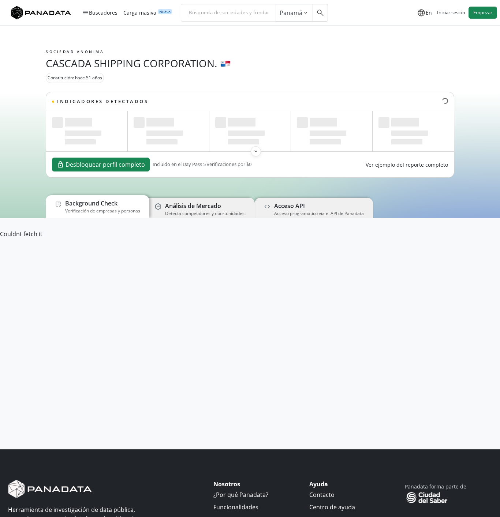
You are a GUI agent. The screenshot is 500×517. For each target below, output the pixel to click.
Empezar (482, 12)
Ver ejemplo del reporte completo (407, 164)
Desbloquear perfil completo (105, 165)
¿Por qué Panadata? (240, 495)
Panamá (291, 13)
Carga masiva (139, 12)
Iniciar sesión (451, 12)
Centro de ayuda (332, 507)
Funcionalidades (235, 507)
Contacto (322, 495)
